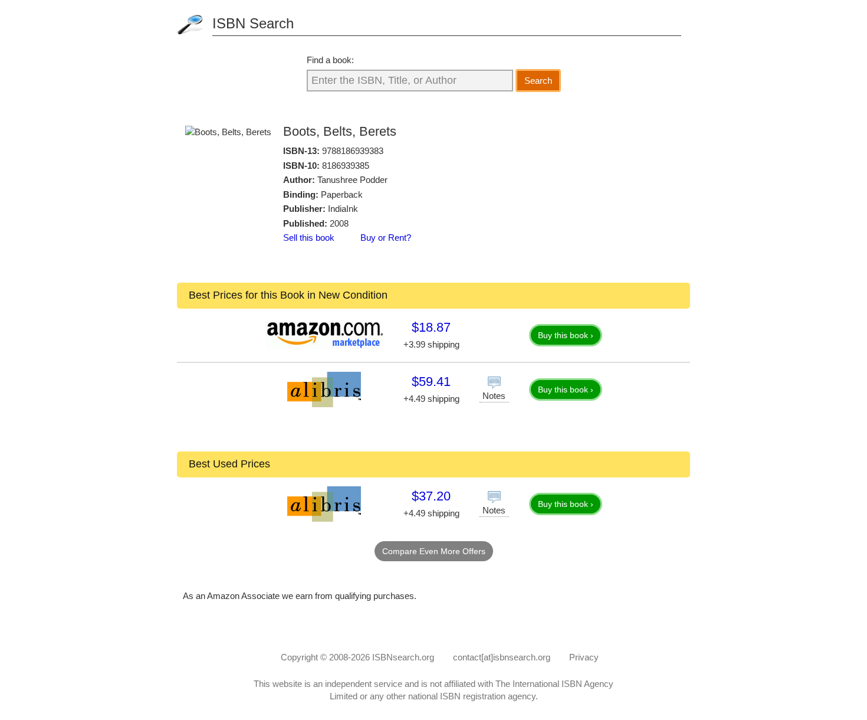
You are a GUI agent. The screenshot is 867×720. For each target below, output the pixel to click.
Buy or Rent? (385, 238)
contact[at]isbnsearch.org (501, 657)
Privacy (584, 657)
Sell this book (308, 238)
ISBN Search (253, 23)
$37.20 (431, 496)
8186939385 (345, 166)
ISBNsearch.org (403, 657)
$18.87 (431, 327)
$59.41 (431, 381)
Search (538, 81)
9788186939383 (352, 151)
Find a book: (330, 60)
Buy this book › (565, 335)
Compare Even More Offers (433, 551)
